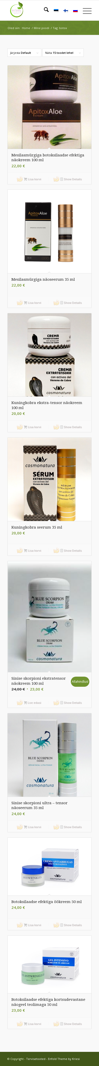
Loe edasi (34, 702)
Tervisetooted (35, 1059)
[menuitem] (44, 10)
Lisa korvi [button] (34, 179)
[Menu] (85, 10)
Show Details (72, 179)
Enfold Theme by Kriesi (64, 1059)
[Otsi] (44, 10)
